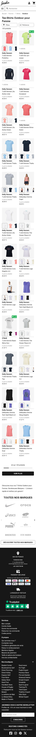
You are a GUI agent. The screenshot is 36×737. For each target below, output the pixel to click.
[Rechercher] (7, 8)
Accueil (4, 14)
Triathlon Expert (24, 692)
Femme (10, 14)
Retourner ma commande (11, 631)
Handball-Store (7, 684)
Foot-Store (5, 677)
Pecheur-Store (24, 672)
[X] (25, 733)
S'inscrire (18, 719)
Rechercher (13, 8)
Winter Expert (23, 697)
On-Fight (22, 668)
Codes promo (6, 633)
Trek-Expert (23, 689)
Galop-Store (6, 680)
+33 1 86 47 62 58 (18, 566)
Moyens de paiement (9, 652)
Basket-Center (7, 665)
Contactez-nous (18, 560)
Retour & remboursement (10, 648)
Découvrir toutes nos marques (18, 542)
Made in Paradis (7, 699)
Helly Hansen (7, 53)
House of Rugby (7, 687)
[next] (34, 520)
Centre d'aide (6, 626)
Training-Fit (23, 687)
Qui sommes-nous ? (9, 640)
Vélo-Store (22, 694)
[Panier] (34, 3)
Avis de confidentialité (9, 657)
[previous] (1, 520)
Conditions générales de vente (12, 645)
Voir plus (18, 473)
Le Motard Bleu (7, 697)
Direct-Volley (6, 672)
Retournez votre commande (18, 597)
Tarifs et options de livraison (11, 655)
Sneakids (22, 682)
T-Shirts (17, 14)
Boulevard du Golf (8, 668)
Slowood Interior (24, 677)
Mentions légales (8, 650)
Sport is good (23, 684)
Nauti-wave (23, 665)
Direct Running (7, 670)
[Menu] (2, 8)
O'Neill (4, 338)
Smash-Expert (24, 680)
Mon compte (6, 623)
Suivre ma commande (9, 628)
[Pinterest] (20, 733)
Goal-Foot (5, 682)
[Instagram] (15, 733)
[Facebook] (10, 733)
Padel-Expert (23, 670)
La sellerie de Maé (8, 694)
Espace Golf (6, 675)
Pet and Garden (24, 675)
